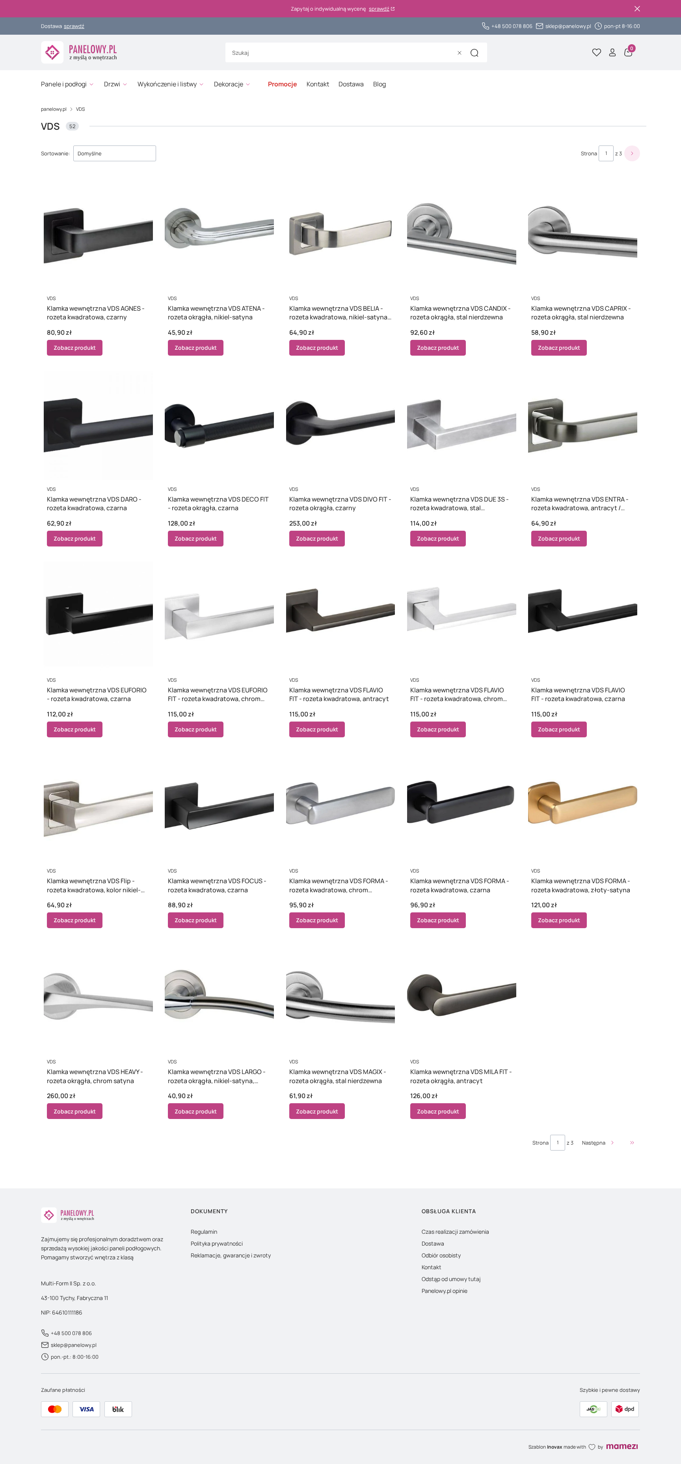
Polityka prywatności (217, 1243)
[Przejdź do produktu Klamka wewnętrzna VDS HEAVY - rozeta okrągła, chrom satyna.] (98, 998)
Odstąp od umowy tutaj (451, 1279)
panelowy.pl (54, 109)
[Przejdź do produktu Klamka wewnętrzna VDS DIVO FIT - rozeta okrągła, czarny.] (340, 425)
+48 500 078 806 (511, 26)
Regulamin (204, 1231)
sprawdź (379, 8)
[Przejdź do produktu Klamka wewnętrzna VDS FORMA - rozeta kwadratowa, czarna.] (461, 807)
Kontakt (431, 1267)
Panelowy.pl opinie (444, 1290)
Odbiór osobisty (441, 1255)
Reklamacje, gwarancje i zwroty (231, 1255)
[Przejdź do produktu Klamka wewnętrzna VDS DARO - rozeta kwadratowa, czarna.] (98, 425)
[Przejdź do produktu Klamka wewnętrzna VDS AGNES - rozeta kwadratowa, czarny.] (98, 234)
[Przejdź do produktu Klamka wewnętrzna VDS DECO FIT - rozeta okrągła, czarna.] (219, 425)
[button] (474, 53)
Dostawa (433, 1243)
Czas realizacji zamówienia (455, 1231)
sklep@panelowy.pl (568, 26)
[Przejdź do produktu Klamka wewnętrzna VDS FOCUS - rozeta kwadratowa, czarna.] (219, 807)
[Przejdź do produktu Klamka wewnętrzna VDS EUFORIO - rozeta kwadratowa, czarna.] (98, 616)
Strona (589, 153)
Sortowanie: (55, 153)
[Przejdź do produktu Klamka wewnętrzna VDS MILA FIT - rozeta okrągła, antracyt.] (461, 998)
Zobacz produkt (75, 347)
